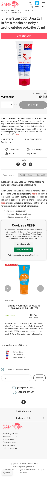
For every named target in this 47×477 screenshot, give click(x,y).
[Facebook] (23, 402)
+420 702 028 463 (26, 392)
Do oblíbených (14, 149)
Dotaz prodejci (36, 149)
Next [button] (40, 288)
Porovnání (12, 153)
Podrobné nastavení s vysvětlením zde (24, 255)
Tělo (18, 10)
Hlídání (33, 153)
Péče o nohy (28, 10)
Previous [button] (8, 288)
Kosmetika (10, 10)
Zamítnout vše (23, 244)
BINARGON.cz (31, 469)
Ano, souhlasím (23, 250)
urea (3, 203)
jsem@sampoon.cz (26, 387)
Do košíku (33, 105)
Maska (34, 194)
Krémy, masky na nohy (12, 12)
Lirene (11, 142)
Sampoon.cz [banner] (10, 4)
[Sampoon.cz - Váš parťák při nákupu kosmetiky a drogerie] (2, 10)
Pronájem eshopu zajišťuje (14, 469)
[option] (24, 63)
